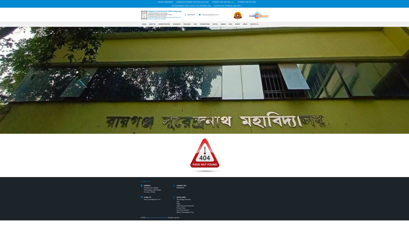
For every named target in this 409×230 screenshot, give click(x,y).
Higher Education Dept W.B (185, 206)
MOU (230, 24)
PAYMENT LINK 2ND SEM (221, 2)
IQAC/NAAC (187, 24)
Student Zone (205, 24)
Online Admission (165, 2)
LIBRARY (223, 24)
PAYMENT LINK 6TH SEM (247, 2)
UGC (178, 202)
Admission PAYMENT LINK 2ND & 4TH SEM (192, 2)
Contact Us (254, 24)
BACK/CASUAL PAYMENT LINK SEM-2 (227, 6)
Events (237, 24)
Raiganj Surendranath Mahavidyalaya (156, 217)
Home (144, 24)
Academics (176, 24)
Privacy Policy (181, 208)
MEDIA (245, 24)
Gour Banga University (184, 199)
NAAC (178, 204)
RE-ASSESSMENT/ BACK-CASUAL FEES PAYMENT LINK (191, 6)
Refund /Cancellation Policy (185, 212)
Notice (215, 24)
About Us (152, 24)
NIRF (195, 24)
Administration (164, 24)
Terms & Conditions (183, 210)
